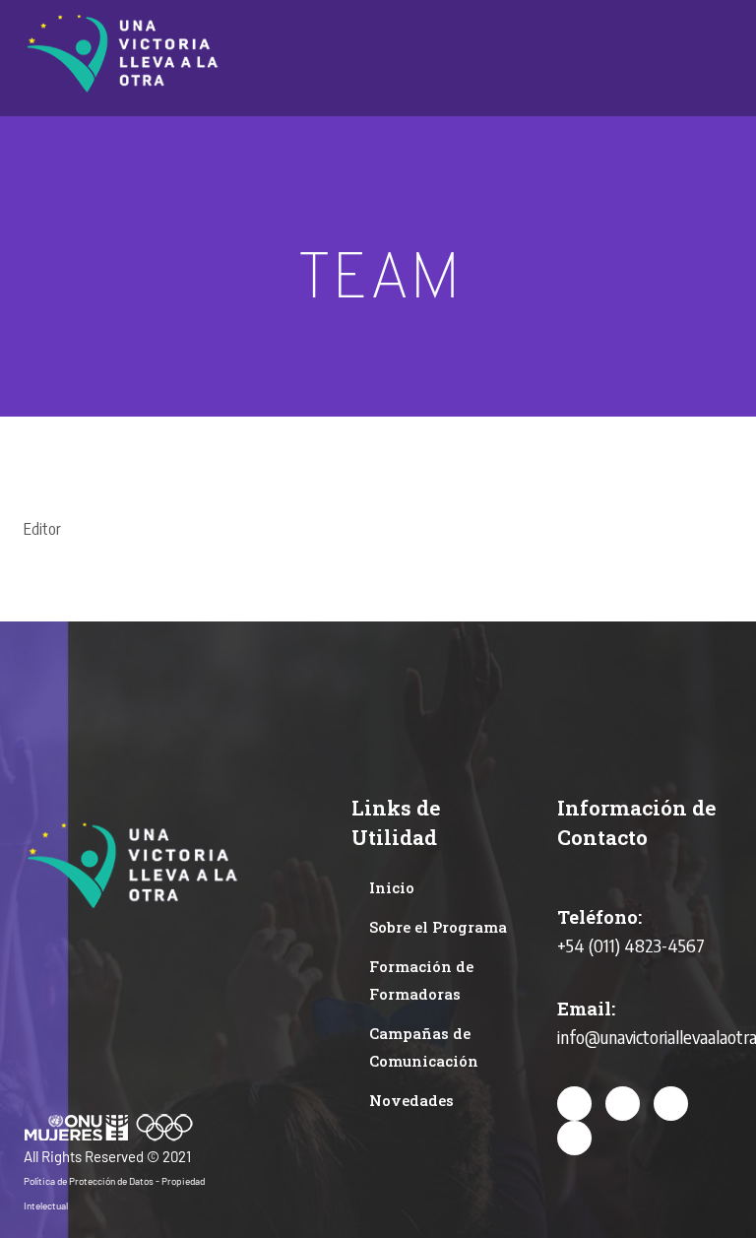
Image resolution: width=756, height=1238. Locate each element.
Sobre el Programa (438, 927)
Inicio (391, 887)
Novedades (411, 1100)
